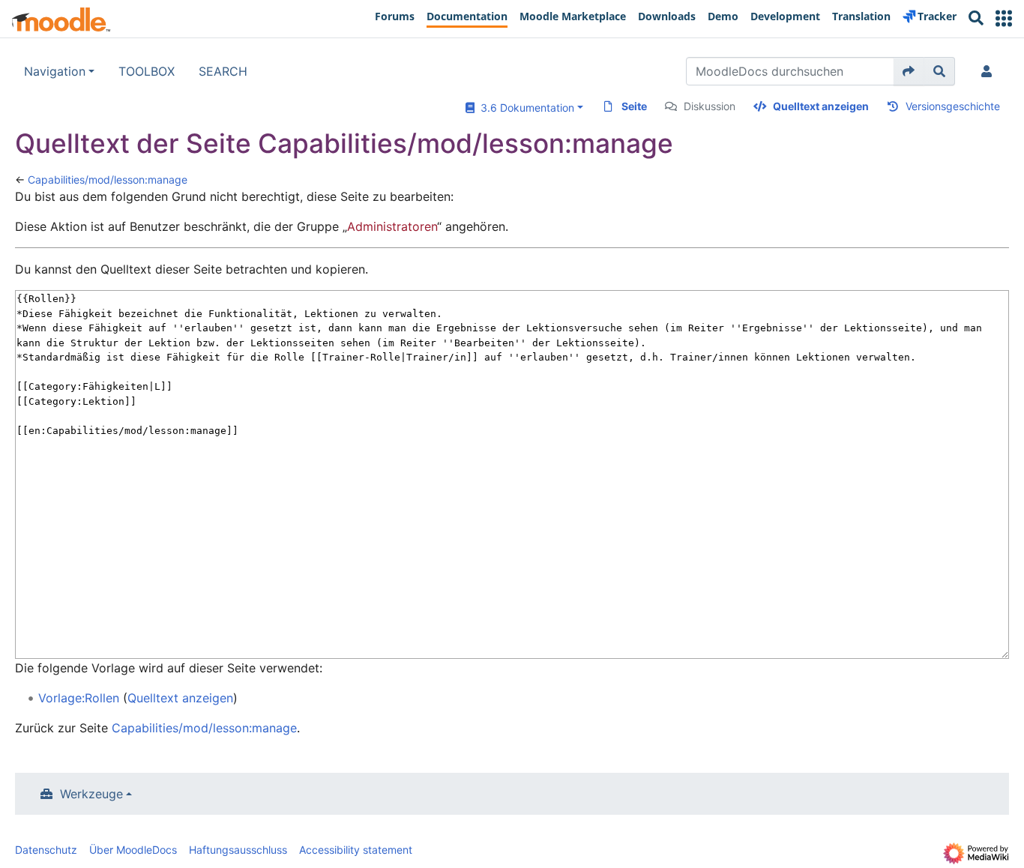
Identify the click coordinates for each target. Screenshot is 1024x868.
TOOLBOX (146, 71)
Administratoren (392, 226)
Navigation (54, 71)
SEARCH (223, 71)
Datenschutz (46, 849)
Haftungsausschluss (238, 849)
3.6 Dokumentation (524, 107)
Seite (634, 106)
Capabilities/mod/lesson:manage (107, 179)
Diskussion (709, 106)
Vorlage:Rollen (78, 697)
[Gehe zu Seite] (909, 71)
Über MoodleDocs (133, 849)
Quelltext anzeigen (821, 106)
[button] (1004, 18)
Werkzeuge (91, 793)
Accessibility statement (355, 849)
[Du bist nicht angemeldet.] (989, 71)
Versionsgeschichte (953, 106)
